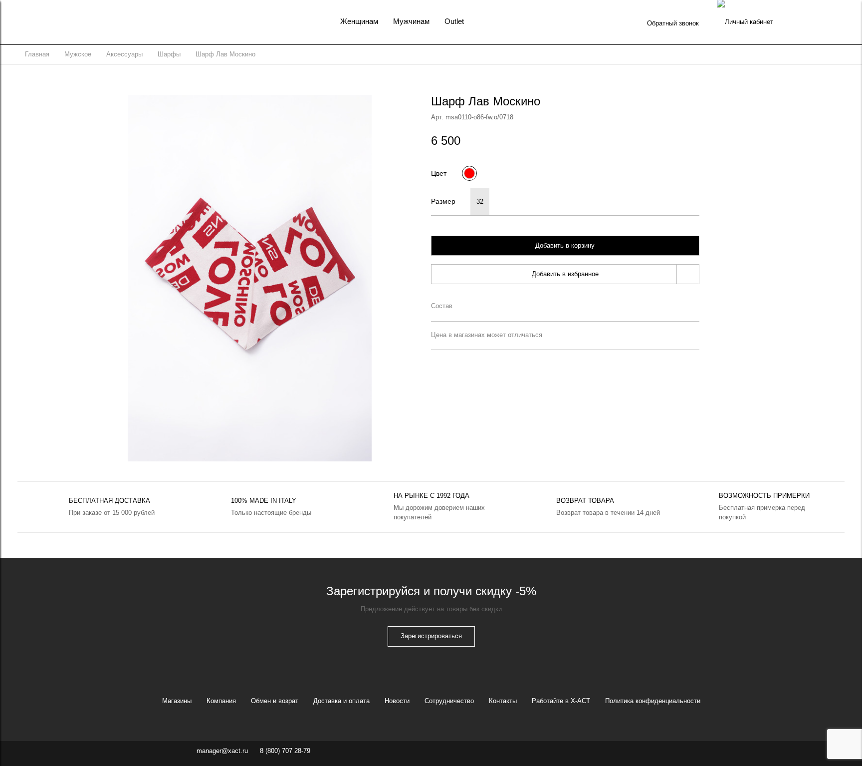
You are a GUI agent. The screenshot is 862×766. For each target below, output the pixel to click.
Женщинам (359, 21)
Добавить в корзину (565, 245)
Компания (221, 701)
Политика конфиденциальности (652, 701)
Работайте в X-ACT (561, 701)
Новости (397, 701)
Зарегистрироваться (431, 636)
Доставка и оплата (341, 701)
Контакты (503, 701)
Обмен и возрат (274, 701)
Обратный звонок (673, 23)
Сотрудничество (449, 701)
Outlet (454, 21)
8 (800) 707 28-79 (285, 751)
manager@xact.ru (222, 751)
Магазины (177, 701)
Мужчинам (411, 21)
